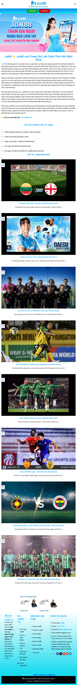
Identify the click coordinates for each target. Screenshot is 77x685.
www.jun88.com (26, 117)
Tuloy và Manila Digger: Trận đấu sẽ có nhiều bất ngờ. (38, 472)
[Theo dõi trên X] (60, 653)
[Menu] (2, 4)
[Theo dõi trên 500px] (70, 653)
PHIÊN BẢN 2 (45, 11)
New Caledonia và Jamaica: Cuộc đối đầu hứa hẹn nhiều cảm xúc (38, 364)
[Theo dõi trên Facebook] (57, 653)
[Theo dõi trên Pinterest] (63, 653)
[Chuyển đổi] (2, 132)
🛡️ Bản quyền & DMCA (29, 678)
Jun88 (3, 64)
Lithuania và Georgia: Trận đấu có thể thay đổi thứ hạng (38, 203)
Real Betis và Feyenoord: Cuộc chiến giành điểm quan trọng (38, 579)
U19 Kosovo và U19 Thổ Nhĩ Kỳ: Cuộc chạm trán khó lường (38, 311)
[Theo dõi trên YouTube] (67, 653)
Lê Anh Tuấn (61, 626)
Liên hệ (52, 678)
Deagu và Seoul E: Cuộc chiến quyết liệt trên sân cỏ (38, 257)
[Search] (75, 4)
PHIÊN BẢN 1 (32, 11)
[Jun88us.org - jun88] (38, 4)
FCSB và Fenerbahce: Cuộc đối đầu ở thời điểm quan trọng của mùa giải (38, 525)
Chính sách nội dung (43, 678)
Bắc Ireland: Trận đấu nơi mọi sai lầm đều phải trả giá (38, 418)
